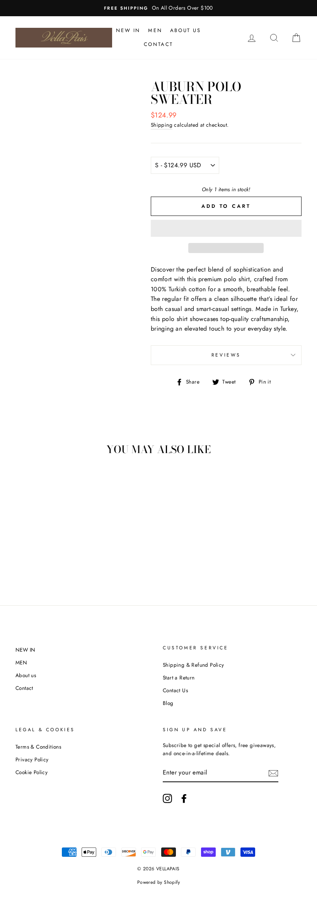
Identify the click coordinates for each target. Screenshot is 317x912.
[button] (226, 228)
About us (185, 30)
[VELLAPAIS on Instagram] (167, 798)
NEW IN (128, 30)
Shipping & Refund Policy (193, 665)
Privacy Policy (32, 759)
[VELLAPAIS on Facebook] (184, 798)
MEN (155, 30)
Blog (168, 703)
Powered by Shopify (158, 882)
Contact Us (175, 690)
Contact (158, 44)
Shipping (161, 125)
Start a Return (179, 677)
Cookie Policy (31, 772)
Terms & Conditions (38, 747)
